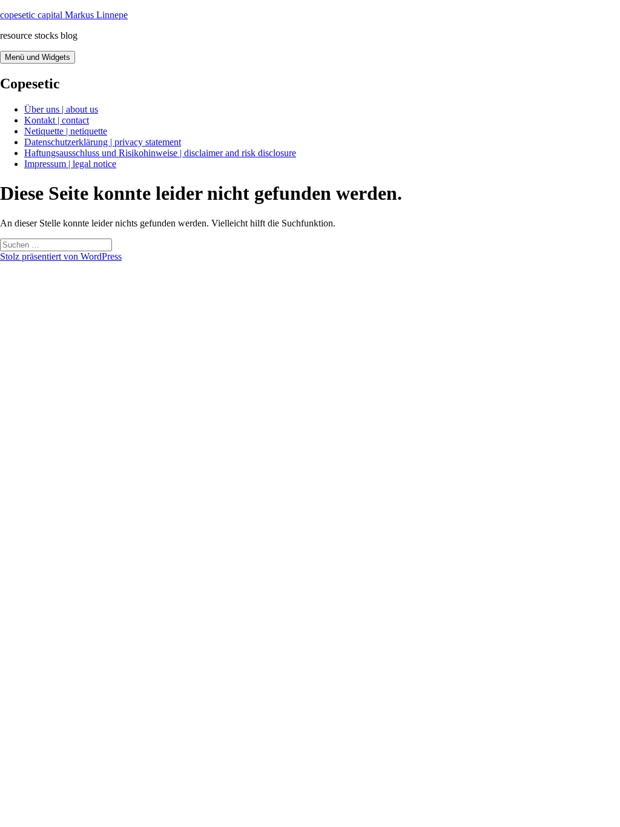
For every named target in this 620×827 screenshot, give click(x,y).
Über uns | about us (61, 109)
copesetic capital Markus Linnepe (64, 15)
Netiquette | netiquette (65, 131)
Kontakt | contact (56, 120)
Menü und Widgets (37, 57)
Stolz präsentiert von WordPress (61, 256)
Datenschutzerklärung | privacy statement (102, 142)
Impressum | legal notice (70, 164)
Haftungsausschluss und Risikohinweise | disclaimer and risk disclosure (160, 153)
